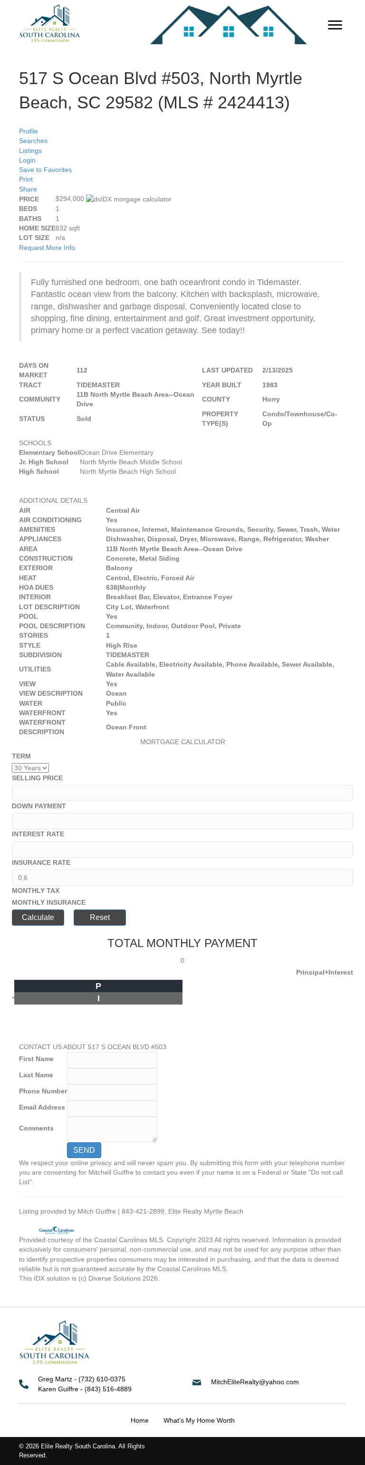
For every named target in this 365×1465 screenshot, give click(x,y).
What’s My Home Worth (199, 1420)
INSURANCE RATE (41, 862)
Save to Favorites (45, 169)
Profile (28, 131)
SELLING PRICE (37, 778)
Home (140, 1420)
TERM (21, 756)
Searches (33, 140)
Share (28, 189)
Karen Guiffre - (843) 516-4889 (85, 1389)
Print (26, 179)
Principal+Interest (324, 972)
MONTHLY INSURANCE (49, 902)
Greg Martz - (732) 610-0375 (81, 1379)
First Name (36, 1059)
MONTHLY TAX (35, 890)
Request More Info (47, 247)
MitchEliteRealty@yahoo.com (255, 1382)
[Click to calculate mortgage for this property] (129, 199)
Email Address (42, 1107)
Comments (36, 1128)
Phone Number (43, 1091)
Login (27, 160)
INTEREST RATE (38, 834)
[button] (335, 25)
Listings (30, 150)
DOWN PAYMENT (39, 806)
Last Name (36, 1075)
